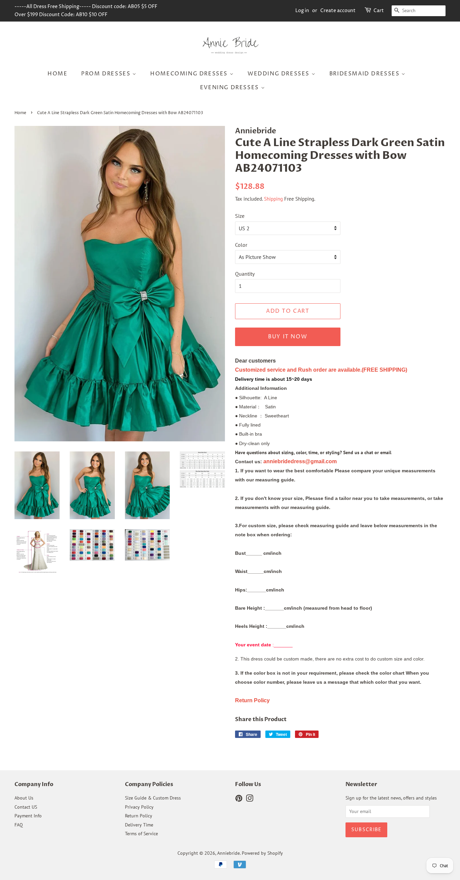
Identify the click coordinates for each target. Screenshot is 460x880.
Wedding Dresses (279, 73)
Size (239, 215)
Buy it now (287, 336)
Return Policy (138, 816)
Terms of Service (141, 834)
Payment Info (28, 816)
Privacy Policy (139, 807)
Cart (378, 10)
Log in (302, 10)
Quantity (245, 273)
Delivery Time (139, 825)
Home (57, 73)
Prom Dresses (106, 73)
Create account (338, 10)
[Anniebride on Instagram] (249, 800)
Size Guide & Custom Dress (153, 798)
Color (241, 244)
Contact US (25, 807)
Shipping (273, 199)
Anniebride (228, 853)
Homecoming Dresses (189, 73)
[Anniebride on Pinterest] (238, 800)
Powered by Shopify (262, 853)
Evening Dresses (230, 87)
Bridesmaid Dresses (365, 73)
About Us (23, 798)
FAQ (18, 825)
